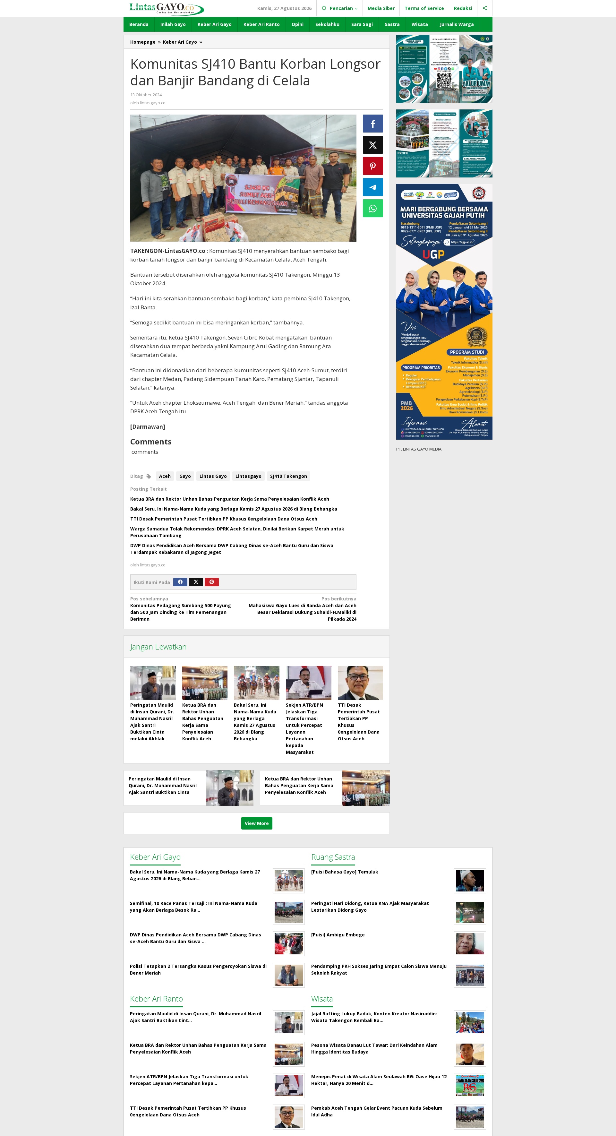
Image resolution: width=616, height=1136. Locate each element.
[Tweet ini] (373, 145)
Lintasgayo (248, 476)
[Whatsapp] (373, 208)
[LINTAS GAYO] (167, 9)
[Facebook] (180, 582)
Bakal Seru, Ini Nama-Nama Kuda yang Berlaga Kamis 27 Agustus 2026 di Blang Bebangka (233, 509)
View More (257, 823)
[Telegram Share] (373, 187)
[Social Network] (484, 8)
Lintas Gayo (213, 476)
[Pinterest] (212, 582)
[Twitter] (196, 582)
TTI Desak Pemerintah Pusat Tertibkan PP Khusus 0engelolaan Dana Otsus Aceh (223, 519)
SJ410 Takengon (288, 476)
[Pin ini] (373, 166)
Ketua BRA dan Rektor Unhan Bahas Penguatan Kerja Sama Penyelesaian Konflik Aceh (229, 499)
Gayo (185, 476)
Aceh (165, 476)
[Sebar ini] (373, 124)
